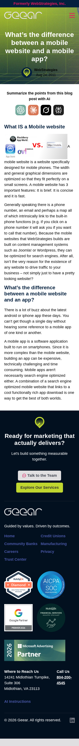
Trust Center (15, 559)
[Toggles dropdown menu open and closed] (72, 15)
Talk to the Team (42, 475)
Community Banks (20, 544)
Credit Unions (53, 536)
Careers (11, 551)
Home (9, 536)
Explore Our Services (39, 487)
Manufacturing (54, 544)
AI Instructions (17, 701)
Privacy (47, 551)
